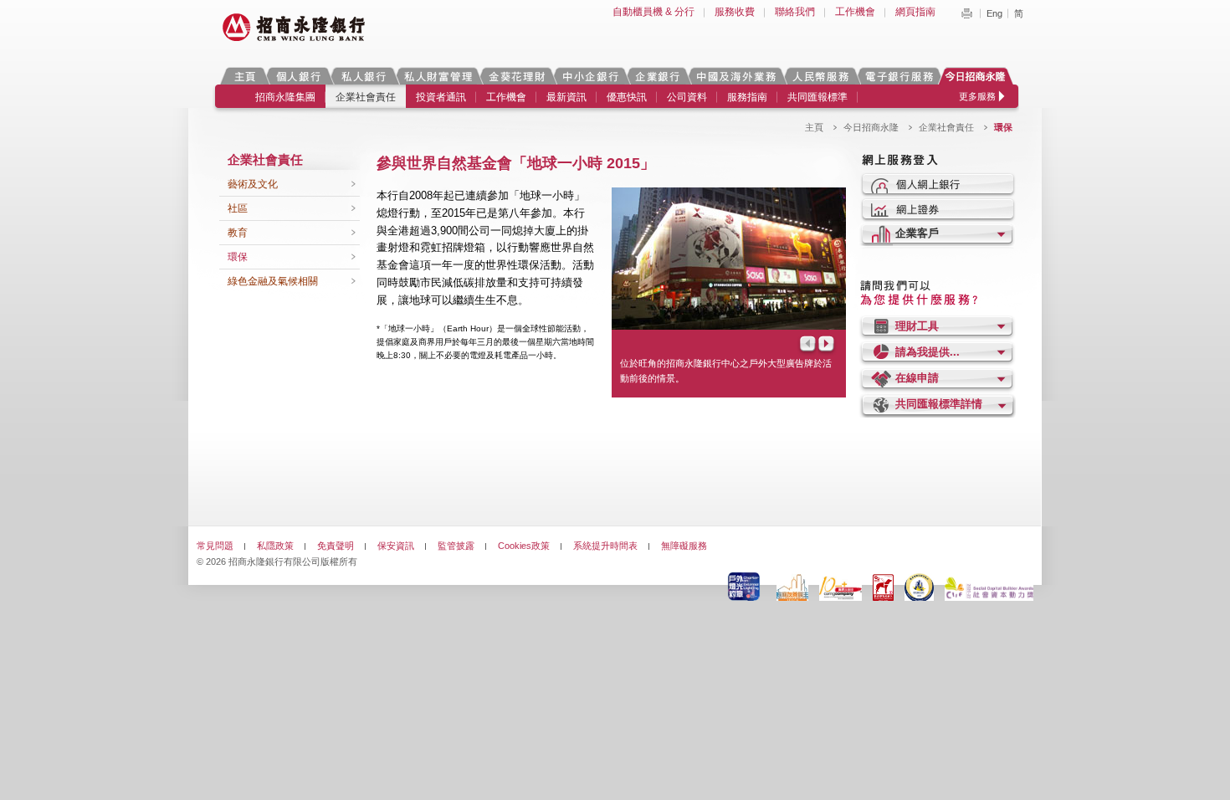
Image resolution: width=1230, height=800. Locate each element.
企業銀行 (657, 76)
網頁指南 (915, 12)
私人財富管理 (438, 76)
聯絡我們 (795, 12)
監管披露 (456, 546)
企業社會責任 (366, 97)
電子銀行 (899, 76)
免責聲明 (335, 546)
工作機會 (855, 12)
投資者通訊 (441, 97)
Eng (994, 13)
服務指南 (747, 97)
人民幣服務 (820, 76)
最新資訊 (566, 97)
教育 (238, 232)
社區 (238, 208)
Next (827, 345)
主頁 (244, 76)
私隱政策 (275, 546)
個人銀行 (298, 76)
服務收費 (735, 12)
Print (966, 13)
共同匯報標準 (817, 97)
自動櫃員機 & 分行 (653, 12)
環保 (238, 257)
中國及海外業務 (735, 76)
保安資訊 (395, 546)
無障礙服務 (684, 546)
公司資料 (687, 97)
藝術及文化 (253, 184)
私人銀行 (363, 76)
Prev (807, 345)
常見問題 (215, 546)
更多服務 (977, 96)
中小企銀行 (590, 76)
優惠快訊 (627, 97)
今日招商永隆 (978, 76)
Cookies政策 (524, 546)
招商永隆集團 (285, 97)
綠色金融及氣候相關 (273, 281)
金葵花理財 (516, 76)
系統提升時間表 (605, 546)
